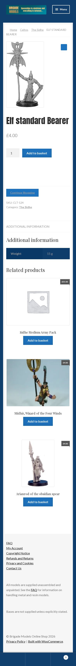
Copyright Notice (18, 553)
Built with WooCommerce (45, 641)
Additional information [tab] (27, 226)
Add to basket (37, 153)
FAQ (9, 543)
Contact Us (13, 568)
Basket (58, 656)
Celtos (24, 29)
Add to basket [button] (38, 340)
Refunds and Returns (20, 558)
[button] (64, 47)
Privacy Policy (15, 641)
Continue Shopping (22, 192)
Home (13, 29)
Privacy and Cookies (20, 563)
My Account (14, 548)
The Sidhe (37, 29)
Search (38, 659)
